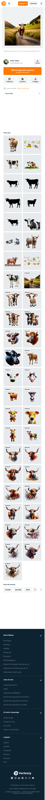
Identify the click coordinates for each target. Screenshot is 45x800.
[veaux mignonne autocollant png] (12, 454)
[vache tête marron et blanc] (12, 551)
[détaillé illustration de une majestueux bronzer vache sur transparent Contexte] (12, 358)
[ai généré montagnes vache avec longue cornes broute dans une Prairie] (12, 764)
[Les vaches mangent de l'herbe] (12, 203)
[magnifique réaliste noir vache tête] (12, 571)
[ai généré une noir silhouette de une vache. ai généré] (12, 222)
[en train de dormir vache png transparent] (12, 338)
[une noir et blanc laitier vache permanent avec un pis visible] (12, 183)
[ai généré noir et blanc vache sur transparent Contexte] (12, 319)
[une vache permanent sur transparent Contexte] (12, 416)
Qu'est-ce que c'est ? (23, 88)
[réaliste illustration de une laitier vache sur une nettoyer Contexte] (12, 144)
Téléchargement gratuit (22, 71)
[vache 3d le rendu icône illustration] (12, 609)
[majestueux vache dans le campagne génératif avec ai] (12, 435)
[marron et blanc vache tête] (12, 532)
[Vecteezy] (3, 3)
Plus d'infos (9, 93)
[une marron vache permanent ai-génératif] (12, 590)
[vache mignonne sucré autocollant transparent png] (12, 474)
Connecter (33, 3)
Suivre (37, 63)
